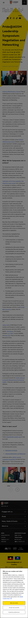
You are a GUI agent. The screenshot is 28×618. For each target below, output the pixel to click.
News (11, 8)
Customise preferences (14, 612)
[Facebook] (10, 18)
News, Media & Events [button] (9, 521)
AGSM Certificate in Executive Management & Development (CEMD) (13, 380)
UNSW (3, 8)
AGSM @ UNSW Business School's (11, 91)
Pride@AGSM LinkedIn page (13, 437)
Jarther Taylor (6, 325)
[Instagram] (13, 18)
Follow (20, 15)
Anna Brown (10, 331)
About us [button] (5, 526)
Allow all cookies (14, 603)
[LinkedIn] (8, 18)
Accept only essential (14, 607)
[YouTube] (19, 18)
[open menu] (3, 2)
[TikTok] (16, 18)
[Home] (14, 2)
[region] (14, 593)
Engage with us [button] (7, 512)
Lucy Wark (10, 333)
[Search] (24, 2)
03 (19, 8)
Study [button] (4, 516)
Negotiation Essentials (11, 450)
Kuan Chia (7, 335)
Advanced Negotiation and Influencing (15, 454)
